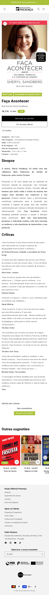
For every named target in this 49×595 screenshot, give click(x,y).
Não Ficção (7, 94)
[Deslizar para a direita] (45, 458)
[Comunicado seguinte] (44, 2)
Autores (8, 499)
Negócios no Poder (31, 471)
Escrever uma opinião (24, 413)
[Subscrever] (41, 554)
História (8, 492)
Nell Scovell (7, 106)
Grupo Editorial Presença (27, 590)
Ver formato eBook (24, 124)
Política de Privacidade (13, 519)
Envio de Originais (11, 502)
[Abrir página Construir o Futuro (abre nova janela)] (24, 563)
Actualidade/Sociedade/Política (28, 94)
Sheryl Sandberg (20, 106)
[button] (4, 9)
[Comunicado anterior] (4, 2)
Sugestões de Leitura (13, 496)
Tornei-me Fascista (10, 471)
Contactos (9, 526)
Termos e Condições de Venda (16, 522)
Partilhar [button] (8, 131)
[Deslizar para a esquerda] (4, 458)
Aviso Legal (9, 516)
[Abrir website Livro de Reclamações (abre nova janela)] (24, 575)
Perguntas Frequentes (13, 512)
